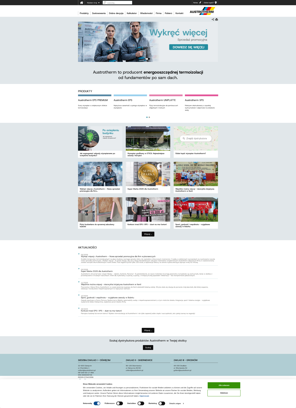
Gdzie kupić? (209, 3)
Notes (195, 3)
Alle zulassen (224, 385)
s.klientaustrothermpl (134, 370)
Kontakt (179, 13)
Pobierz (168, 13)
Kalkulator (132, 13)
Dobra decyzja (116, 13)
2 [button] (149, 117)
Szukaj (148, 347)
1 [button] (147, 117)
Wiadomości (146, 13)
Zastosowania (99, 13)
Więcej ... (148, 330)
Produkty (84, 13)
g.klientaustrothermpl (182, 370)
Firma (159, 13)
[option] (95, 104)
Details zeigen (175, 403)
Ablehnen (224, 393)
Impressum (144, 396)
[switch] (119, 403)
